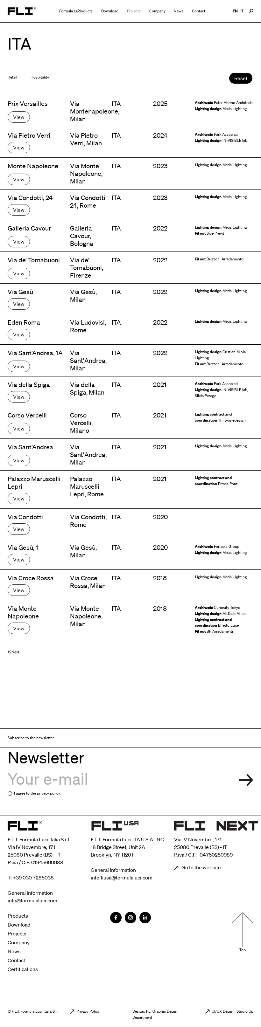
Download (109, 11)
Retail (12, 77)
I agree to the (37, 793)
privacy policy (48, 793)
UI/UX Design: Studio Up (232, 1011)
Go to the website (200, 867)
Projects (134, 11)
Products (85, 11)
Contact (198, 11)
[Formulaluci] (22, 11)
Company (157, 11)
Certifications (23, 969)
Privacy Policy (88, 1011)
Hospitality (40, 77)
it (241, 11)
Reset (240, 78)
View (19, 117)
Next (15, 652)
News (178, 11)
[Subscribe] (246, 780)
